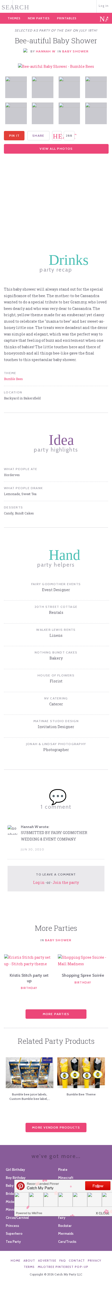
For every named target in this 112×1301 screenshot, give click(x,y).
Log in (104, 6)
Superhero (14, 1233)
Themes (14, 18)
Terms (29, 1267)
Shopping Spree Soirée (83, 975)
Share (38, 135)
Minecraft (65, 1178)
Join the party (66, 882)
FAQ (62, 1260)
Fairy (61, 1217)
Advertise (47, 1260)
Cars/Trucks (67, 1241)
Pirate (62, 1169)
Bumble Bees (13, 379)
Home (16, 1260)
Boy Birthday (16, 1178)
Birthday (29, 988)
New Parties (39, 18)
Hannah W (45, 51)
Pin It (14, 135)
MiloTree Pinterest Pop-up (63, 1267)
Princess (12, 1226)
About (29, 1260)
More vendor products (56, 1127)
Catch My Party (56, 5)
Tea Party (13, 1241)
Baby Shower (75, 51)
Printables (67, 18)
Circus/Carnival (17, 1217)
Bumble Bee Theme (81, 1094)
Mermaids (65, 1233)
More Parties (56, 1014)
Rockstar (65, 1226)
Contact (77, 1260)
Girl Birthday (15, 1169)
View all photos (56, 149)
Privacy (94, 1260)
